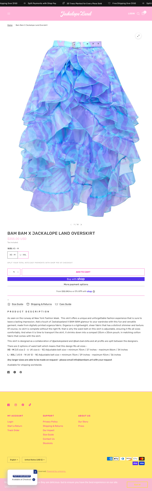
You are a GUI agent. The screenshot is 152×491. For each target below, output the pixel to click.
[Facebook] (10, 405)
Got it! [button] (137, 484)
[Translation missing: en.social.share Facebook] (9, 372)
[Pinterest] (25, 405)
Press (81, 426)
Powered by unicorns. (56, 471)
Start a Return (14, 426)
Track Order (13, 430)
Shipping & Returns (53, 426)
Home (9, 25)
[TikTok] (32, 404)
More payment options (76, 284)
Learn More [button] (11, 486)
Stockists (48, 443)
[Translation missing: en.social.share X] (15, 372)
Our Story (83, 421)
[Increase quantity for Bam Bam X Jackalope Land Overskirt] (18, 272)
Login (10, 421)
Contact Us (49, 439)
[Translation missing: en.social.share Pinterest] (21, 372)
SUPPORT (48, 416)
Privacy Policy (50, 421)
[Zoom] (138, 36)
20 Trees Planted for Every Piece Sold (75, 3)
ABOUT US (84, 416)
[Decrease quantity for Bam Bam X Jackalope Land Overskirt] (10, 272)
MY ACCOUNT (15, 416)
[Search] (138, 14)
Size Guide (48, 434)
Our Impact (48, 430)
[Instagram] (18, 405)
